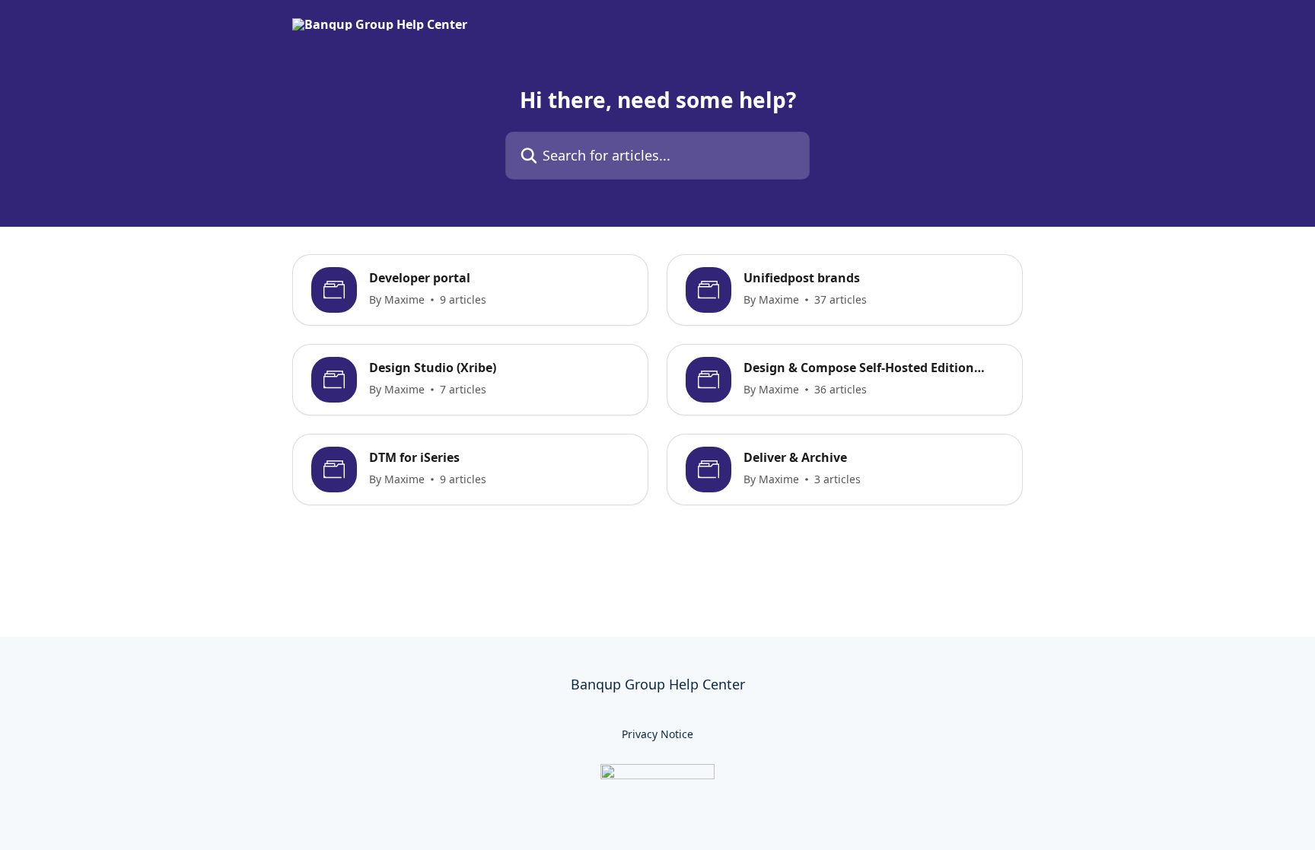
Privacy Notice (657, 734)
